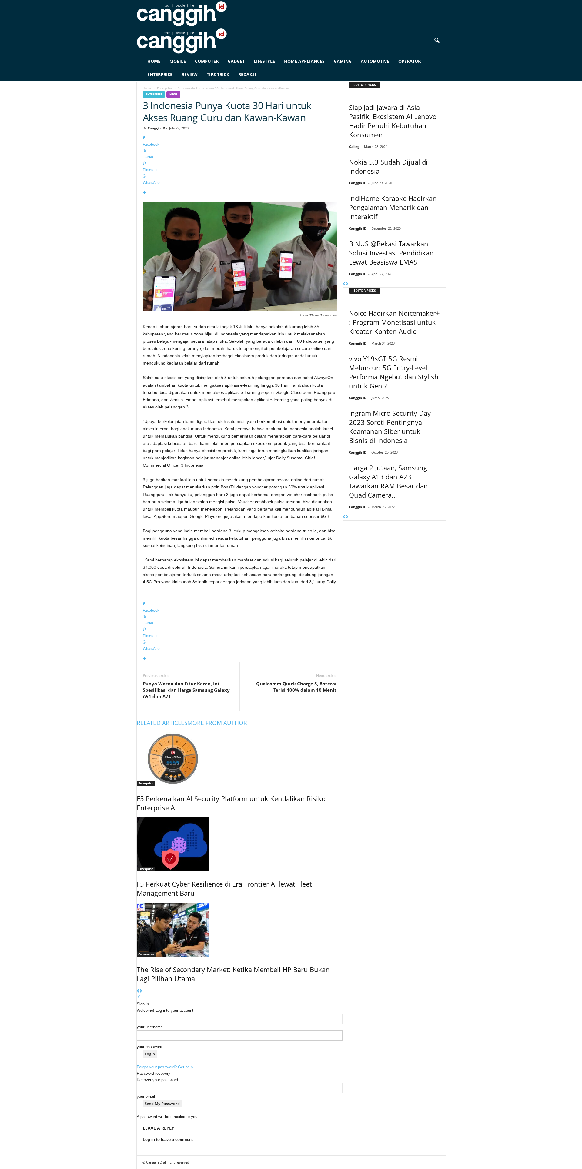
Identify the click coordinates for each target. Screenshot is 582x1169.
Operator (409, 61)
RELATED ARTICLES (162, 723)
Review (190, 74)
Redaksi (247, 74)
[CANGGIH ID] (291, 41)
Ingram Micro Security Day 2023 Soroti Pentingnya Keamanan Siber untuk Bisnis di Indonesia (390, 426)
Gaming (343, 61)
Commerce (146, 954)
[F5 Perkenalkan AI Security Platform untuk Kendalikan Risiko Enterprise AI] (240, 759)
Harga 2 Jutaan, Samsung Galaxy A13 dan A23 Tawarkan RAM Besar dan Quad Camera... (388, 481)
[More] (240, 193)
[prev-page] (138, 991)
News (173, 94)
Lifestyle (264, 61)
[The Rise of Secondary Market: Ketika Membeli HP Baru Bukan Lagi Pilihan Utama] (240, 930)
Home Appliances (304, 61)
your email (146, 1096)
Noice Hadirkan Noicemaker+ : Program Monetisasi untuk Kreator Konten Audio (394, 322)
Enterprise (159, 74)
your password (149, 1046)
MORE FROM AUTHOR (217, 723)
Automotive (375, 61)
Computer (207, 61)
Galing (354, 146)
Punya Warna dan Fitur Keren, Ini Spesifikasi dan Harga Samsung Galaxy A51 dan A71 (186, 690)
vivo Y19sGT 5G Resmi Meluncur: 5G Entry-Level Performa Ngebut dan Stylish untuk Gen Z (394, 372)
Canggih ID (156, 128)
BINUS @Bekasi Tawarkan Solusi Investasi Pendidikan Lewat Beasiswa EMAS (391, 252)
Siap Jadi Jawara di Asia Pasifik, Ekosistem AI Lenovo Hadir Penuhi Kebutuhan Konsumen (392, 121)
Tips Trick (218, 74)
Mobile (177, 61)
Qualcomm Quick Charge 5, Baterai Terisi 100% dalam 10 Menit (296, 687)
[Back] (139, 997)
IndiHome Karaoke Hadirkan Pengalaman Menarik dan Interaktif (393, 207)
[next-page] (140, 991)
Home (153, 61)
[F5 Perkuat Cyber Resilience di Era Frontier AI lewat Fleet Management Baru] (240, 844)
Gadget (236, 61)
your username (150, 1027)
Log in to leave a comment (168, 1139)
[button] (436, 40)
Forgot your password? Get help (165, 1067)
